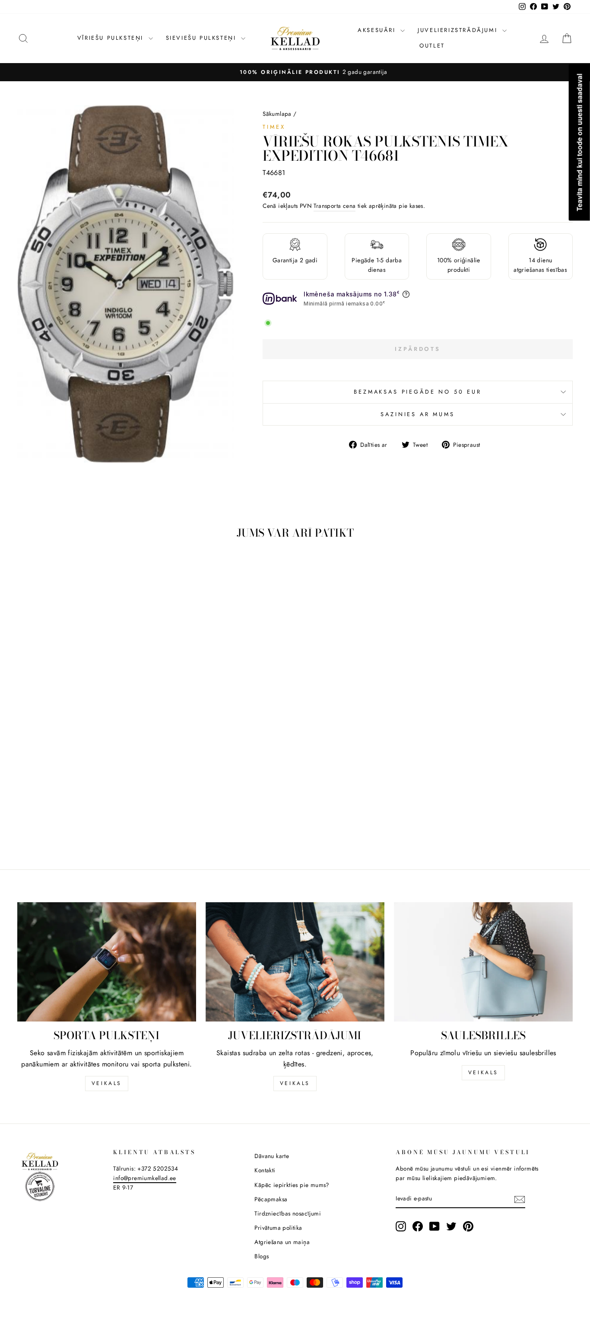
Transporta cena (334, 205)
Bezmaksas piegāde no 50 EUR (418, 392)
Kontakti (264, 1170)
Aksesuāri (378, 30)
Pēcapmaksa (270, 1199)
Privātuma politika (278, 1227)
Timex (274, 127)
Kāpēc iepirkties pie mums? (291, 1185)
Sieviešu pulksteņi (202, 38)
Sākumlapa (277, 113)
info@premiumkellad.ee (144, 1178)
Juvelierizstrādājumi (459, 30)
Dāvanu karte (271, 1156)
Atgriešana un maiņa (282, 1242)
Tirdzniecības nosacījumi (287, 1213)
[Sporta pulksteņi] (106, 962)
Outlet (432, 45)
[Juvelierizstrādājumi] (295, 962)
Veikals (107, 1083)
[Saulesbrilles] (483, 962)
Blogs (261, 1256)
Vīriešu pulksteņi (111, 38)
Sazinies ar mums (417, 414)
